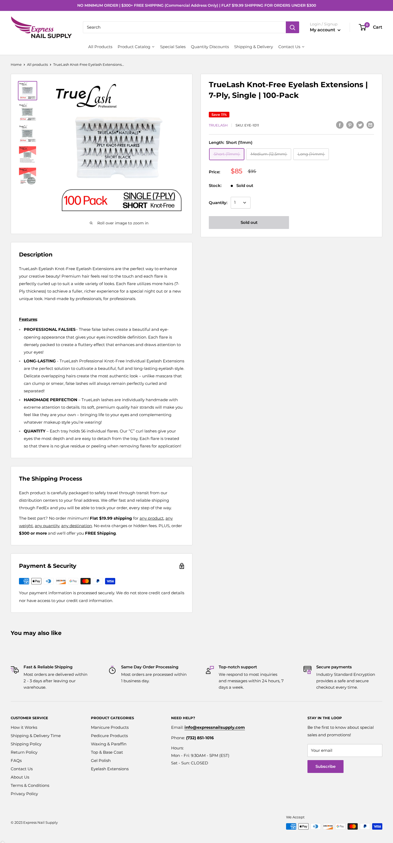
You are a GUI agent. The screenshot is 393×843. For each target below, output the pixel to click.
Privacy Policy (24, 793)
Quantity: (218, 202)
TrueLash (218, 125)
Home (16, 64)
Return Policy (24, 752)
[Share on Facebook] (340, 125)
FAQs (16, 760)
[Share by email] (370, 125)
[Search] (292, 27)
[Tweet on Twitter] (360, 125)
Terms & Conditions (30, 785)
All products (37, 64)
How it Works (24, 727)
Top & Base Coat (107, 752)
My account (323, 29)
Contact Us (22, 768)
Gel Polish (101, 760)
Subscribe (325, 766)
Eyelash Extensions (110, 768)
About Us (20, 777)
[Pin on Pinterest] (350, 125)
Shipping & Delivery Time (36, 735)
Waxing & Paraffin (108, 743)
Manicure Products (110, 727)
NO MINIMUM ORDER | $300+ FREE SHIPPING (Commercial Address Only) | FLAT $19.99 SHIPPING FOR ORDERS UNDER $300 (196, 5)
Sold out (249, 222)
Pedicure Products (109, 735)
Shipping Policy (26, 743)
